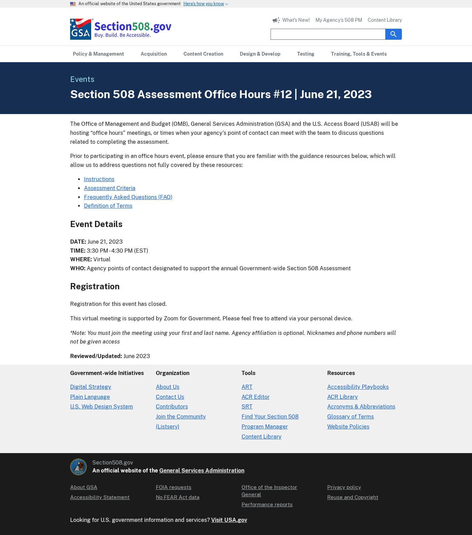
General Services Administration (201, 470)
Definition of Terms (108, 206)
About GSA (83, 487)
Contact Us (170, 397)
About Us (167, 387)
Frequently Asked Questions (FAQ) (128, 197)
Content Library (385, 20)
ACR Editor (256, 397)
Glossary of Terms (350, 416)
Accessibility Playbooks (358, 387)
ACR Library (342, 397)
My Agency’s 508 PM (338, 20)
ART (247, 387)
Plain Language (90, 397)
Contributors (172, 406)
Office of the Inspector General (269, 490)
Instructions (99, 179)
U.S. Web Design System (101, 406)
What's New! (296, 20)
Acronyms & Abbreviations (361, 406)
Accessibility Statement (100, 497)
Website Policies (348, 426)
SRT (247, 406)
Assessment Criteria (109, 188)
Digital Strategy (90, 387)
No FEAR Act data (177, 497)
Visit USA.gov (229, 520)
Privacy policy (344, 487)
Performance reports (267, 504)
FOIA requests (173, 487)
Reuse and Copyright (352, 497)
